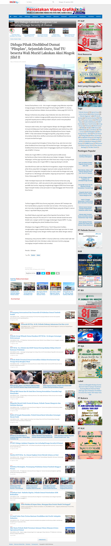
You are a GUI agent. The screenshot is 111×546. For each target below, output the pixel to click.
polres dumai (83, 114)
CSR (87, 128)
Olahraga (27, 16)
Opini (86, 391)
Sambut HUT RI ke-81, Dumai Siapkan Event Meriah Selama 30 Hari (34, 455)
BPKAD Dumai (87, 137)
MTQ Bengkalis (90, 132)
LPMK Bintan (82, 130)
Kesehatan (82, 16)
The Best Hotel (92, 147)
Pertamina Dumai (90, 118)
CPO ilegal (97, 137)
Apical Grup (95, 112)
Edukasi (48, 16)
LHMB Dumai (95, 128)
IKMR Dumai (95, 139)
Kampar (91, 387)
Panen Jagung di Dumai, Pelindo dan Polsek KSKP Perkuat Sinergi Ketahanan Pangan (57, 386)
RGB (82, 128)
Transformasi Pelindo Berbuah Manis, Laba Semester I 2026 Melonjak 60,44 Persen (16, 487)
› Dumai (15, 39)
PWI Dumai (98, 143)
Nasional (35, 16)
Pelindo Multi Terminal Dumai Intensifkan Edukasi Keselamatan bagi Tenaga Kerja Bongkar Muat (85, 217)
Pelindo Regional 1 (85, 116)
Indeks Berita (42, 539)
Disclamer (28, 544)
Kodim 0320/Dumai (90, 122)
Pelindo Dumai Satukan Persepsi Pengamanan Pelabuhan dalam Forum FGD (33, 487)
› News (19, 39)
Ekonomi (56, 16)
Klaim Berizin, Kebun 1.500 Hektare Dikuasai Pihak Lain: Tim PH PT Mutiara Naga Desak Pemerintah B (24, 386)
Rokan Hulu (98, 392)
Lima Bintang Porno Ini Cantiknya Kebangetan (85, 155)
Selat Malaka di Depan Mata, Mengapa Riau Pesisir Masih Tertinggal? (46, 504)
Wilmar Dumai (94, 135)
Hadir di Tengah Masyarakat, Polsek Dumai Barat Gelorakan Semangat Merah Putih (85, 202)
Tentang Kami (34, 544)
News (15, 16)
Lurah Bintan (92, 130)
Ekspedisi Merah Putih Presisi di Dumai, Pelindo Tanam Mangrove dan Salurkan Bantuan (85, 194)
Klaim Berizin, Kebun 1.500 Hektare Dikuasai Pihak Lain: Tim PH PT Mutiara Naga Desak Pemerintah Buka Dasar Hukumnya (85, 173)
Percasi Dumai (97, 134)
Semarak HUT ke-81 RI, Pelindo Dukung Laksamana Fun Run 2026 (45, 324)
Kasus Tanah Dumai (90, 124)
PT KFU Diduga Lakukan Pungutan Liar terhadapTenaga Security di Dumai (33, 24)
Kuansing (83, 389)
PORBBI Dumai (88, 143)
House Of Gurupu (84, 139)
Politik (42, 16)
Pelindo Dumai (83, 112)
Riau (20, 16)
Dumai (33, 255)
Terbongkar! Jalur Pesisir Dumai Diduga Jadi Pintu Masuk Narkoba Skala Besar (50, 487)
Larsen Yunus (88, 120)
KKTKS (81, 141)
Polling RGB (84, 135)
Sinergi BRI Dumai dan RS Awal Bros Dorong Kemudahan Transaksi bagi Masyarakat (85, 187)
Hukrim (98, 16)
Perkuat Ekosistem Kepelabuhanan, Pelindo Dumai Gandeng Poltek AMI (42, 436)
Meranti (88, 389)
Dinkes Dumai (94, 114)
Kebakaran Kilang (90, 141)
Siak (90, 394)
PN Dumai (88, 126)
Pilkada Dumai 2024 (86, 145)
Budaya (94, 385)
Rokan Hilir (91, 392)
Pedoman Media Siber (19, 544)
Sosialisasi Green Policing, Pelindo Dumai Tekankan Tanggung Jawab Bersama (66, 487)
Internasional (73, 16)
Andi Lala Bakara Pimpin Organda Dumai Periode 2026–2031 (64, 436)
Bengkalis (89, 385)
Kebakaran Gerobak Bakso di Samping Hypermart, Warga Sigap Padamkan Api (20, 437)
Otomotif (63, 16)
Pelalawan (91, 391)
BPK (79, 137)
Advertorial (82, 385)
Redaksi (11, 544)
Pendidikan (98, 391)
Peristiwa (91, 16)
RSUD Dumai (97, 126)
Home (11, 39)
